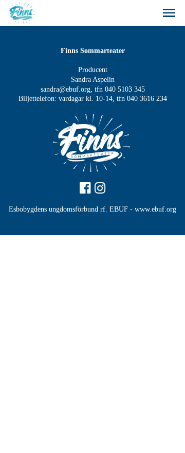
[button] (169, 13)
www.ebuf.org (155, 209)
